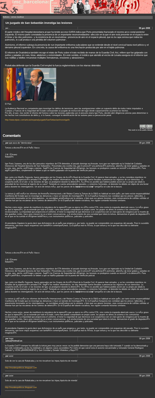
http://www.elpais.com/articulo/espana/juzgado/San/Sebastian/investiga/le (37, 120)
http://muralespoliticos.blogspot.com (21, 367)
